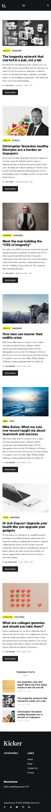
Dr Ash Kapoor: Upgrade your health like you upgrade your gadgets (24, 526)
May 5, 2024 (21, 651)
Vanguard (17, 50)
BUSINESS (7, 235)
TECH (5, 517)
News (29, 764)
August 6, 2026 (21, 182)
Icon (12, 421)
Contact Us (32, 768)
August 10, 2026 (24, 691)
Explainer (19, 617)
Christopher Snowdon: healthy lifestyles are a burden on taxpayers (25, 149)
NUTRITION (7, 617)
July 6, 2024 (21, 462)
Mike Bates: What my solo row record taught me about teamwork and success (23, 430)
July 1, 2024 (23, 562)
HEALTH (6, 50)
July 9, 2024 (21, 366)
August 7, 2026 (21, 85)
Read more (10, 92)
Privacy (30, 773)
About (30, 759)
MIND (5, 421)
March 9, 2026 (21, 273)
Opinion (15, 140)
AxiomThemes (9, 803)
